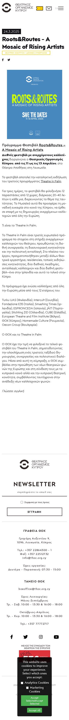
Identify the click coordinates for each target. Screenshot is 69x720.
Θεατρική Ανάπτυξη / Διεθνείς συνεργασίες (26, 53)
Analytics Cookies (36, 682)
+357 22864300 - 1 (38, 550)
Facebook (11, 637)
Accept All (34, 710)
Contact (48, 8)
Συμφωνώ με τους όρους (36, 502)
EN (56, 8)
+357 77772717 (38, 623)
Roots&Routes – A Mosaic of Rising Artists (33, 147)
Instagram (41, 637)
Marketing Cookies (36, 689)
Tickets (39, 8)
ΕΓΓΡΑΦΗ (34, 512)
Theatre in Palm (51, 181)
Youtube (56, 637)
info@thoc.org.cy (34, 557)
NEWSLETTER (34, 484)
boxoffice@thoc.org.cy (34, 588)
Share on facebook (5, 59)
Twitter (10, 59)
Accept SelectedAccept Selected (34, 700)
